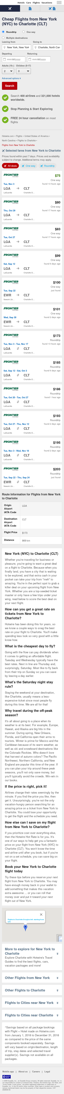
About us (23, 1071)
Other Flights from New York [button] (27, 977)
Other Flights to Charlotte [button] (25, 990)
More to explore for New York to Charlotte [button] (30, 951)
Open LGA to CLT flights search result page (32, 183)
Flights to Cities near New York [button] (29, 1002)
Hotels (21, 2)
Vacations (47, 2)
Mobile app (8, 1071)
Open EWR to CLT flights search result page (32, 290)
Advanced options (10, 78)
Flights (36, 2)
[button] (25, 928)
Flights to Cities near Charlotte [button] (29, 1015)
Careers (36, 1071)
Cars (28, 2)
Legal (47, 1071)
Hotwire (9, 2)
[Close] (41, 914)
